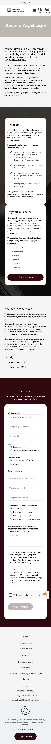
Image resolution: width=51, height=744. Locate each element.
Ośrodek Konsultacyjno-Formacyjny (25, 673)
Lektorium (25, 679)
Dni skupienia (26, 667)
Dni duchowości (25, 662)
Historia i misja (25, 643)
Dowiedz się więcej (25, 729)
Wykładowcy (25, 648)
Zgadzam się (25, 736)
